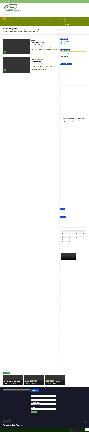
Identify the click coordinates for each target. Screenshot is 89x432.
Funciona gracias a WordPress (8, 429)
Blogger (67, 41)
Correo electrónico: (35, 402)
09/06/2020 (34, 44)
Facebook (68, 45)
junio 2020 (63, 212)
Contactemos (58, 18)
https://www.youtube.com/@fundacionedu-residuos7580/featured (74, 123)
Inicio (8, 18)
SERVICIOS (30, 18)
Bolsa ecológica (48, 18)
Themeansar (21, 429)
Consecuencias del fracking (38, 42)
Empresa (33, 407)
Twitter (65, 43)
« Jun (62, 249)
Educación (38, 18)
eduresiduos (40, 44)
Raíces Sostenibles (20, 18)
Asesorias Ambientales (65, 59)
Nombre (32, 393)
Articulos (33, 40)
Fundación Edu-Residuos (13, 425)
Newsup (16, 429)
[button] (83, 21)
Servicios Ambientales (39, 59)
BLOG (13, 18)
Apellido (32, 398)
